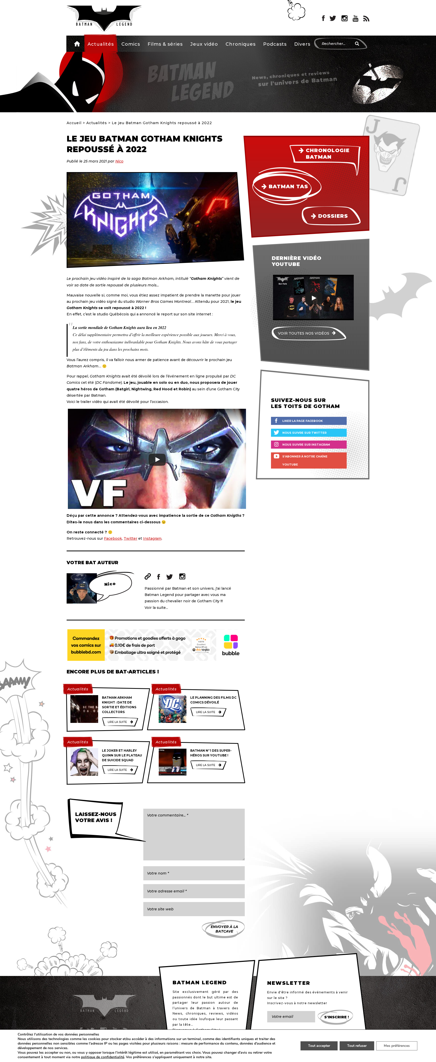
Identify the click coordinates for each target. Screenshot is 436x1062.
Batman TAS (288, 186)
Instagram (152, 538)
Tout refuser (357, 1045)
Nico (119, 161)
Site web (148, 576)
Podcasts (275, 44)
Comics (130, 44)
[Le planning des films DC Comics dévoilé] (172, 709)
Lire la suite (117, 722)
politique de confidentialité (102, 1057)
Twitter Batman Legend (333, 18)
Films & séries (165, 44)
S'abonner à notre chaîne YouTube (305, 460)
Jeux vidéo (204, 44)
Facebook (113, 538)
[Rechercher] (357, 43)
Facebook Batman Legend (323, 18)
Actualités (101, 44)
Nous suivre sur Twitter (304, 432)
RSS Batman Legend (366, 18)
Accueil (77, 44)
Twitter (130, 538)
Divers (302, 44)
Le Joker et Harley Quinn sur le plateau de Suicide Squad (122, 755)
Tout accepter (319, 1045)
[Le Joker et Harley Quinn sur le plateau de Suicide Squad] (84, 762)
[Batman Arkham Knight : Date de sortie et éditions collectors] (84, 709)
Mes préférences (397, 1045)
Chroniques (241, 44)
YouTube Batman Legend (355, 18)
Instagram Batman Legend (344, 18)
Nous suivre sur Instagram (306, 444)
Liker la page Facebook (302, 421)
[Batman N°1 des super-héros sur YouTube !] (172, 762)
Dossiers (333, 216)
